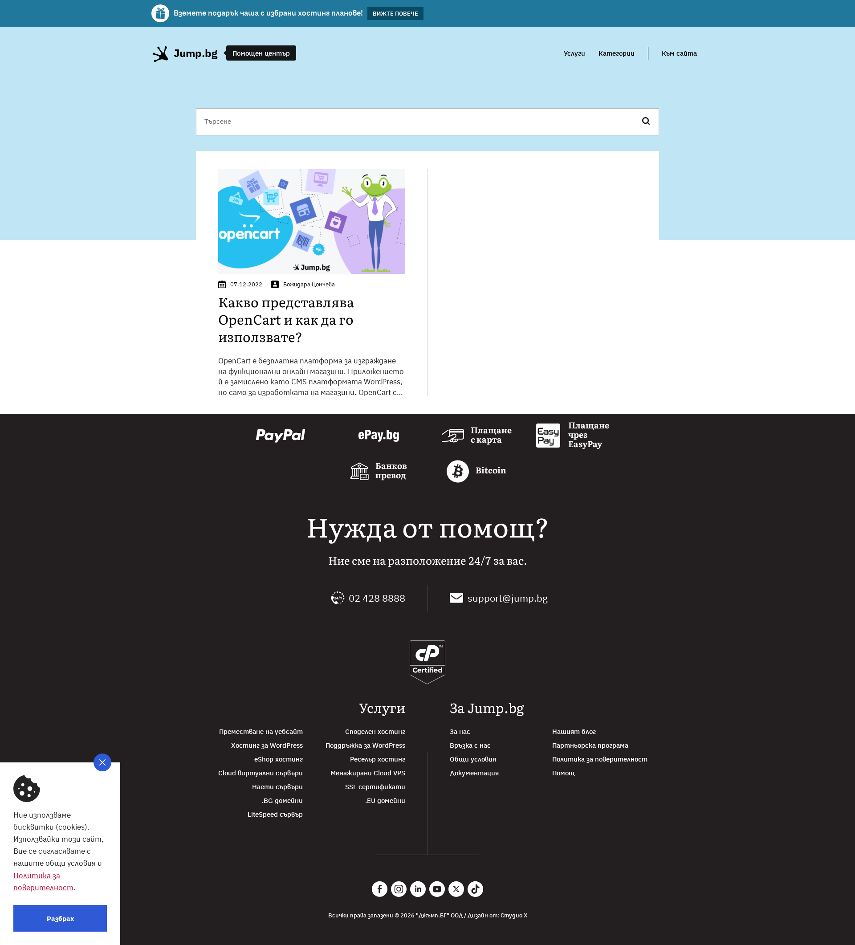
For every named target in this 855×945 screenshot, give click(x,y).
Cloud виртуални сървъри (260, 773)
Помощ (563, 773)
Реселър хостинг (377, 759)
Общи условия (473, 759)
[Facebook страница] (379, 889)
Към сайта (679, 53)
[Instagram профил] (399, 889)
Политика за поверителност (599, 759)
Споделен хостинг (375, 731)
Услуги (574, 53)
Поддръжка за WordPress (365, 745)
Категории (616, 53)
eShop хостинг (278, 759)
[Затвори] (102, 762)
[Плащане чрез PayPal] (280, 436)
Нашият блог (574, 731)
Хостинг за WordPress (267, 745)
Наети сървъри (277, 786)
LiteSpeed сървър (275, 814)
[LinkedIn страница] (418, 889)
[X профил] (456, 889)
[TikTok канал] (475, 889)
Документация (474, 773)
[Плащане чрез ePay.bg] (378, 436)
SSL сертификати (375, 786)
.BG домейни (282, 800)
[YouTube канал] (437, 889)
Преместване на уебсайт (261, 731)
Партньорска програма (590, 745)
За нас (460, 731)
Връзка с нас (470, 745)
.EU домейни (385, 800)
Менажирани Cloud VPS (367, 773)
